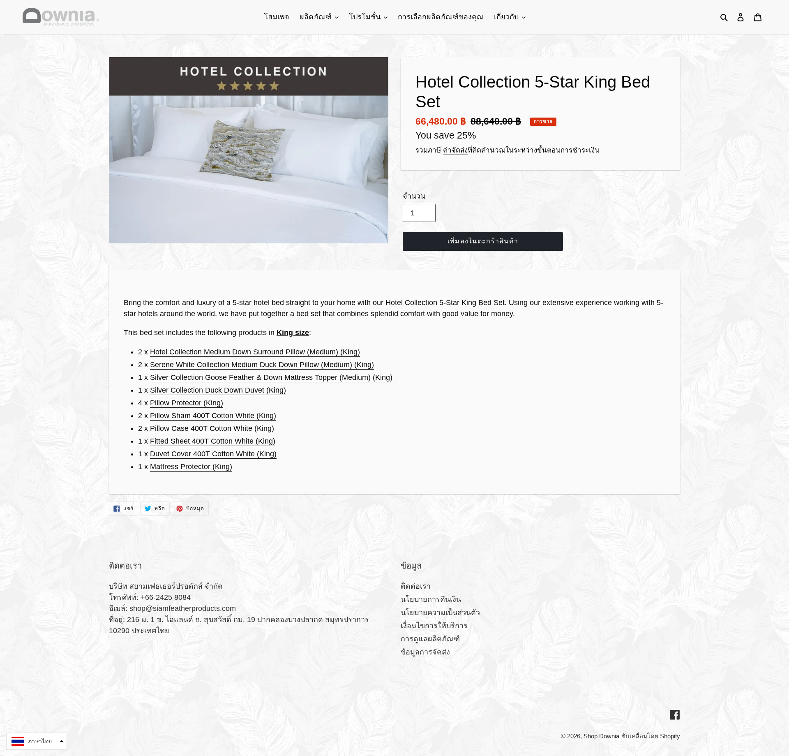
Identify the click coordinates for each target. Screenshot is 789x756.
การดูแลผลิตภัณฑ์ (430, 639)
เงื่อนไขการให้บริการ (434, 626)
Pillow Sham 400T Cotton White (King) (213, 416)
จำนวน (414, 196)
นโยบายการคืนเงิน (431, 599)
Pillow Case (211, 428)
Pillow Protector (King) (186, 403)
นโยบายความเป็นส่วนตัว (440, 612)
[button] (36, 741)
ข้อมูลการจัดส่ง (425, 652)
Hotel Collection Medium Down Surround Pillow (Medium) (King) (255, 352)
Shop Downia (601, 736)
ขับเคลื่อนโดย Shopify (650, 736)
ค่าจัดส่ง (455, 150)
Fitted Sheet (212, 441)
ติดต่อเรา (416, 586)
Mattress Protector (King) (191, 466)
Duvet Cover (213, 454)
